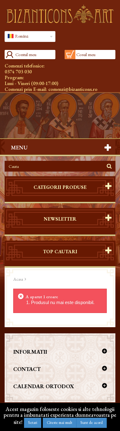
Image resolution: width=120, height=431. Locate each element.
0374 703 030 (18, 71)
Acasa (18, 279)
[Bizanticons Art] (60, 14)
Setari (32, 422)
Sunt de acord (91, 422)
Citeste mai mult (59, 422)
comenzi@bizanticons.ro (73, 89)
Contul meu (25, 54)
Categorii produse (60, 187)
